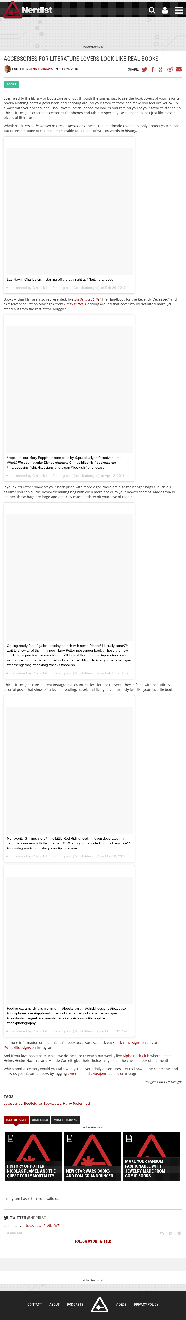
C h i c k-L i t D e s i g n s (51, 288)
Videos (121, 1304)
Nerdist (27, 10)
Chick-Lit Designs (127, 1042)
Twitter (144, 69)
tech (87, 1103)
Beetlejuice (33, 1103)
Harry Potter (73, 304)
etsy (58, 1103)
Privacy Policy (146, 1304)
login (165, 10)
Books (11, 84)
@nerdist (75, 1073)
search (152, 10)
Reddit (170, 69)
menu (179, 10)
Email (178, 69)
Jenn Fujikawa (41, 69)
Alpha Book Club (136, 1055)
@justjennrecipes (105, 1073)
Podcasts (75, 1304)
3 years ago (13, 1233)
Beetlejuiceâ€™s (86, 299)
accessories (13, 1103)
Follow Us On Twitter (93, 1241)
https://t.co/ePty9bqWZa (42, 1225)
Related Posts (16, 1120)
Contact (34, 1304)
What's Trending (66, 1120)
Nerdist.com (99, 1304)
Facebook (153, 69)
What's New (40, 1120)
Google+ (161, 69)
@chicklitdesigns (17, 1047)
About (54, 1304)
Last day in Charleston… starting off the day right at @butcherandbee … (62, 279)
